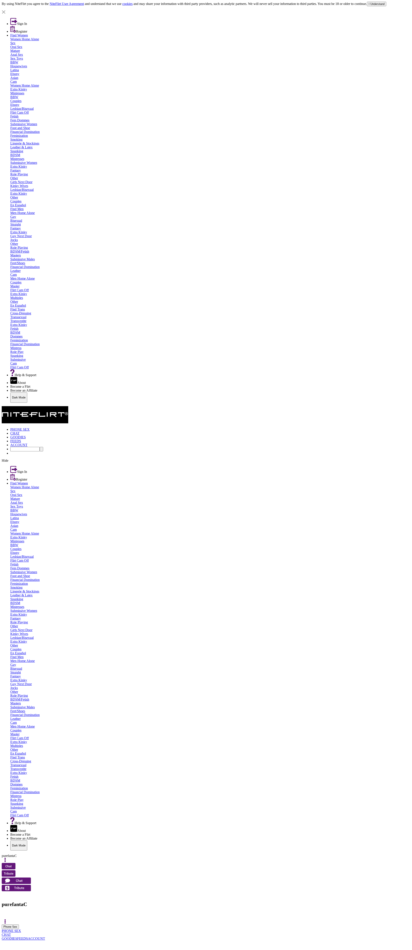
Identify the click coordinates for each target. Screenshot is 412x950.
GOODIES (9, 938)
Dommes (16, 336)
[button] (206, 12)
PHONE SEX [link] (20, 429)
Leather (15, 271)
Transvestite (18, 321)
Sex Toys (16, 58)
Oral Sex (16, 47)
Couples (15, 101)
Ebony (14, 74)
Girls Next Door (21, 182)
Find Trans (17, 309)
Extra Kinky (18, 89)
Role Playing (19, 174)
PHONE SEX (11, 931)
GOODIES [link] (18, 437)
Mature (15, 51)
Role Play (17, 352)
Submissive (18, 359)
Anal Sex (16, 54)
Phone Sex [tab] (10, 926)
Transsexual (18, 317)
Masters (15, 255)
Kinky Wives (19, 186)
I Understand (377, 4)
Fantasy (15, 170)
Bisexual (16, 220)
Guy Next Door (21, 236)
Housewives (18, 66)
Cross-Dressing (20, 313)
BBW (14, 62)
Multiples (16, 298)
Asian (14, 78)
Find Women (19, 35)
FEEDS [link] (15, 441)
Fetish (14, 116)
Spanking (16, 151)
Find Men (17, 209)
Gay (13, 217)
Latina (14, 70)
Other (14, 178)
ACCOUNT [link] (18, 445)
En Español (18, 205)
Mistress (15, 348)
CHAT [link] (15, 433)
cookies (127, 4)
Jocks (14, 240)
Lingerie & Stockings (24, 143)
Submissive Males (22, 259)
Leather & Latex (21, 147)
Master (15, 286)
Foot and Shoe (20, 128)
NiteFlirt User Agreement (67, 4)
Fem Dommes (19, 120)
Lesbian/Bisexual (22, 108)
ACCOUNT (36, 938)
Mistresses (17, 93)
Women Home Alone (24, 39)
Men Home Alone (22, 213)
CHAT (6, 934)
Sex (12, 43)
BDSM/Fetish (19, 251)
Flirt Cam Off (19, 112)
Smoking (16, 139)
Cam (13, 81)
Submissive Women (23, 124)
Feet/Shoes (17, 263)
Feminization (19, 135)
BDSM (15, 155)
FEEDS (22, 938)
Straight (15, 224)
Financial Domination (25, 132)
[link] (206, 8)
